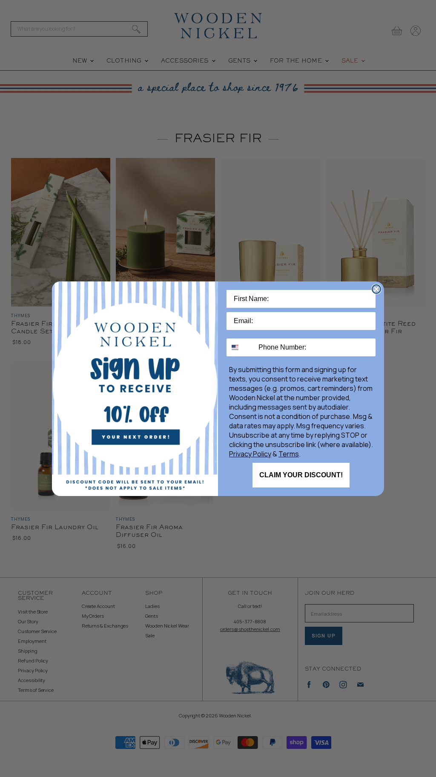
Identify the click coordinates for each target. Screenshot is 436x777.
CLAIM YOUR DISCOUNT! (301, 475)
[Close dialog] (376, 289)
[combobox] (240, 347)
